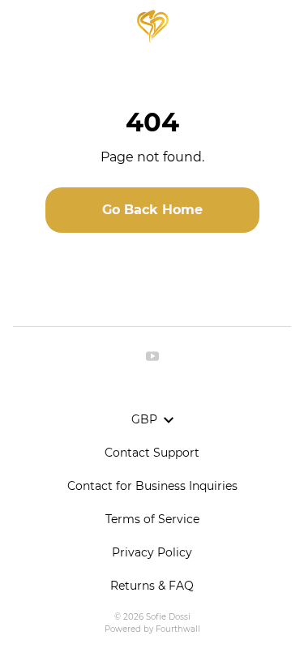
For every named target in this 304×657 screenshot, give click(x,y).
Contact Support (152, 452)
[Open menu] (20, 26)
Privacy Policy (152, 552)
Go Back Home (152, 209)
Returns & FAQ (152, 585)
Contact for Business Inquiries (152, 486)
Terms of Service (152, 519)
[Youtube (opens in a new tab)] (152, 356)
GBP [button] (144, 419)
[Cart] (283, 26)
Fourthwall (178, 629)
